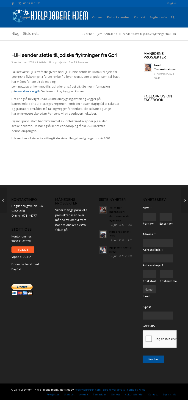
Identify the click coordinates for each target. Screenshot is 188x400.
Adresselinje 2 (153, 265)
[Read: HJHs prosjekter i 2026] (103, 234)
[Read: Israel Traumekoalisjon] (148, 67)
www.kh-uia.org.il (27, 91)
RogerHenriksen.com (88, 389)
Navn (147, 208)
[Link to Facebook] (12, 3)
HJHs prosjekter (58, 62)
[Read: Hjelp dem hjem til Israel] (103, 250)
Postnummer (166, 281)
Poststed (149, 281)
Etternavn (166, 224)
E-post (147, 307)
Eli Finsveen (81, 62)
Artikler (43, 62)
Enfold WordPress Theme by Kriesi (124, 389)
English (172, 3)
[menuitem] (171, 3)
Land (146, 296)
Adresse (149, 234)
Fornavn (149, 224)
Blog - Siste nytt (25, 33)
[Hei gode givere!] (3, 200)
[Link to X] (19, 3)
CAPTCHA (149, 326)
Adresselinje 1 (153, 250)
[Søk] (173, 17)
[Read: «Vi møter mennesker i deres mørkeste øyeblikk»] (103, 210)
